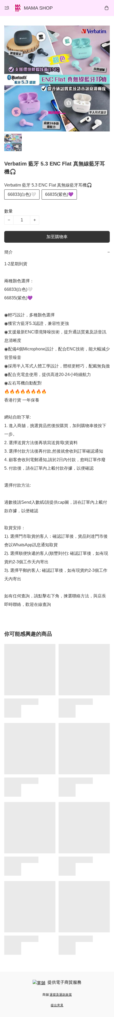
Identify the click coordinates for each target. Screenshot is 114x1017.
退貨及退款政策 (61, 995)
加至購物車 (57, 236)
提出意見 (57, 1005)
